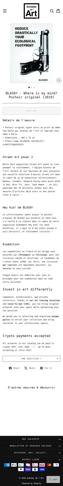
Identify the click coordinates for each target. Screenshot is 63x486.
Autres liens (30, 460)
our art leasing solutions (45, 300)
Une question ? (31, 359)
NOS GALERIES (30, 439)
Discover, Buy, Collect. (30, 453)
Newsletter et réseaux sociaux (31, 446)
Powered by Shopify (31, 483)
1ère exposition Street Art (26, 164)
